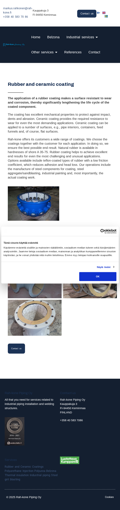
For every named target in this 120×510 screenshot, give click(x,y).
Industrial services (80, 37)
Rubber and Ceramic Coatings (24, 466)
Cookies (109, 497)
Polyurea (39, 471)
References (73, 52)
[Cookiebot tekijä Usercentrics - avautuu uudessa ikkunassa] (102, 231)
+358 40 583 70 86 (15, 16)
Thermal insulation (17, 475)
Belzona (53, 37)
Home (35, 37)
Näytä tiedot (103, 267)
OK (98, 276)
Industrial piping (40, 475)
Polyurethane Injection (19, 471)
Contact (94, 52)
